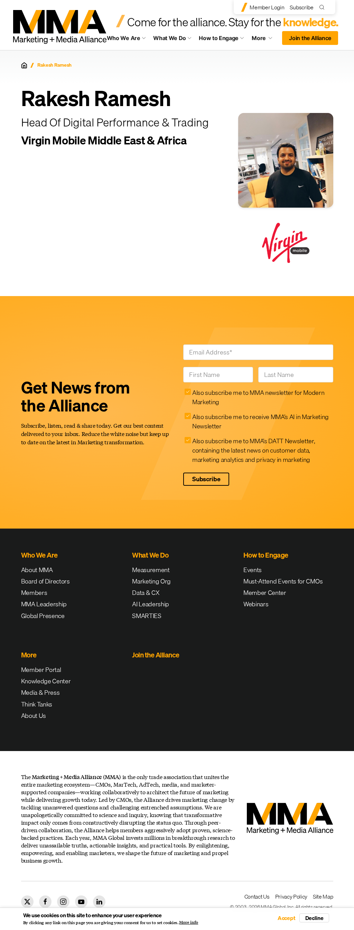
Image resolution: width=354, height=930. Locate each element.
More (265, 40)
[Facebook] (45, 901)
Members (34, 593)
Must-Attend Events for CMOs (283, 581)
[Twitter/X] (27, 901)
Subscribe (301, 7)
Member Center (264, 593)
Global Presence (43, 616)
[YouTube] (81, 901)
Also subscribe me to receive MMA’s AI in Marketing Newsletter (260, 421)
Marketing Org (151, 581)
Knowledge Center (46, 681)
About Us (33, 716)
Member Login (267, 7)
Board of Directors (45, 581)
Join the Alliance (310, 38)
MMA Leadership (44, 604)
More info (188, 922)
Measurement (150, 570)
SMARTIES (146, 616)
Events (252, 570)
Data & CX (145, 593)
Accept (287, 918)
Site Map (323, 896)
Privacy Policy (291, 896)
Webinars (255, 604)
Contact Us (257, 896)
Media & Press (40, 692)
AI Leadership (150, 604)
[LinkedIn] (99, 901)
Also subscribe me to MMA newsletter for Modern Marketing (258, 397)
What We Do (169, 38)
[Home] (24, 65)
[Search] (323, 7)
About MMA (37, 570)
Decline (314, 917)
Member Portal (41, 670)
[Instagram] (63, 901)
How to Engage (219, 38)
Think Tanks (36, 704)
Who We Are (123, 38)
